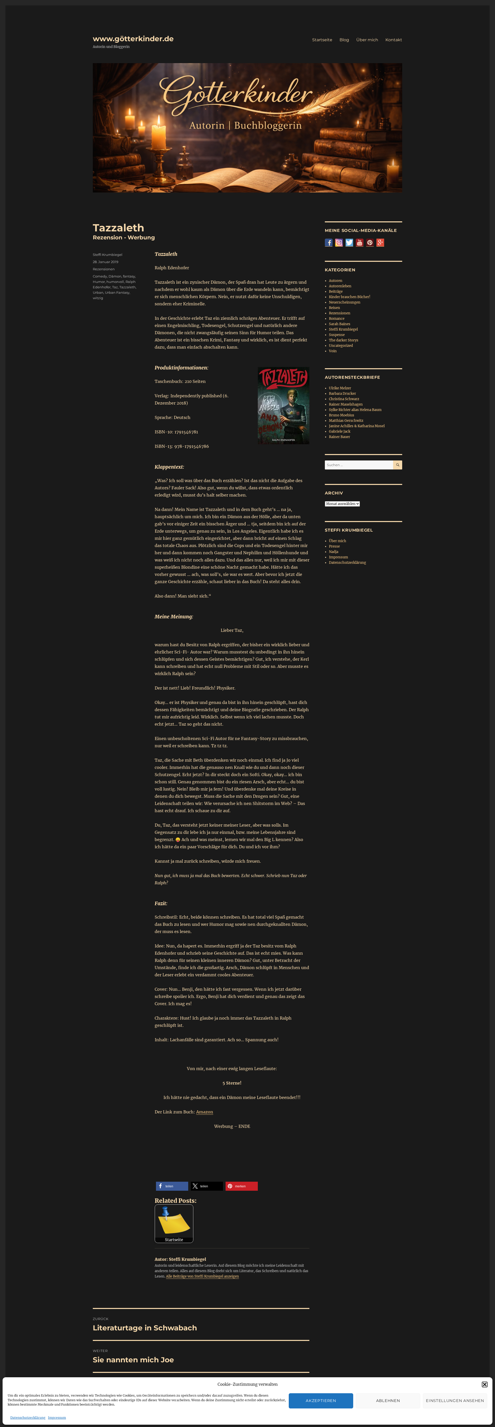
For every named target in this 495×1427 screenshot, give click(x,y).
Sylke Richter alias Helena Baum (355, 410)
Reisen (334, 308)
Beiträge (336, 291)
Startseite (322, 39)
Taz (115, 287)
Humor (99, 282)
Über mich (367, 39)
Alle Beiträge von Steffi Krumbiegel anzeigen (202, 1276)
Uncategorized (341, 345)
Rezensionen (104, 269)
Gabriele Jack (339, 431)
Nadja (333, 552)
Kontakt (393, 39)
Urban (98, 292)
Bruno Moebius (341, 415)
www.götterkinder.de (133, 38)
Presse (334, 546)
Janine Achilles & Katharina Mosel (357, 426)
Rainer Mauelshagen (346, 404)
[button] (484, 1384)
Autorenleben (340, 286)
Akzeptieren (321, 1400)
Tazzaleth (127, 287)
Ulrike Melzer (340, 388)
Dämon (115, 276)
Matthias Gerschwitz (346, 420)
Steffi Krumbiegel (107, 255)
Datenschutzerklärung (27, 1417)
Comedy (100, 276)
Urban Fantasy (117, 292)
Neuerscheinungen (344, 302)
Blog (344, 39)
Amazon (204, 1111)
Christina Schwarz (344, 399)
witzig (98, 298)
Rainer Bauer (339, 437)
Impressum (57, 1417)
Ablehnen (388, 1400)
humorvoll (115, 282)
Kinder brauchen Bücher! (349, 297)
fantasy (129, 276)
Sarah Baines (339, 324)
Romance (336, 318)
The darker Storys (343, 340)
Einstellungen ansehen (455, 1400)
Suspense (337, 335)
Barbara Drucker (342, 393)
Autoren (335, 281)
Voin (333, 351)
